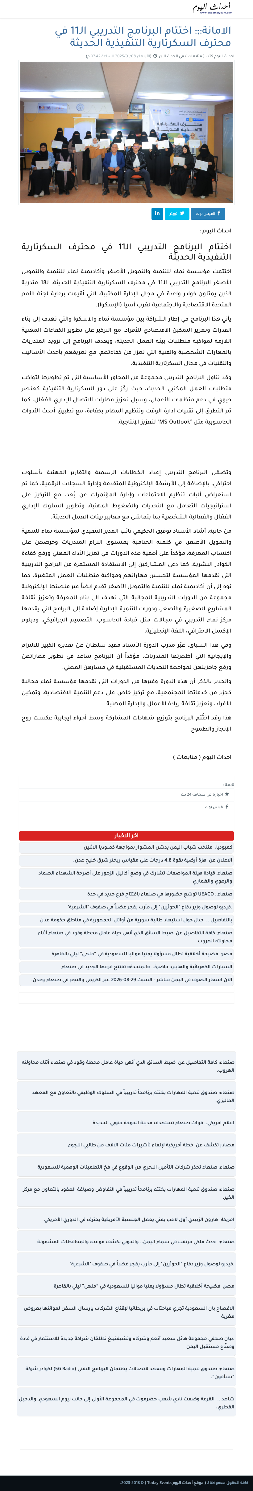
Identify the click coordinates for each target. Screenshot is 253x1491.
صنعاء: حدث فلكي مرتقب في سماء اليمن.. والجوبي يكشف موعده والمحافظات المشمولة (135, 1242)
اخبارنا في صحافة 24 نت (202, 795)
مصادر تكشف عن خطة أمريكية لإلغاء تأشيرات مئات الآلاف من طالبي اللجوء (151, 1145)
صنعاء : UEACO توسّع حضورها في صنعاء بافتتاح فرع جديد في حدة (159, 894)
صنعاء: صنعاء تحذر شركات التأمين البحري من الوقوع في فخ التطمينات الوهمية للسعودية (136, 1167)
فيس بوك (214, 807)
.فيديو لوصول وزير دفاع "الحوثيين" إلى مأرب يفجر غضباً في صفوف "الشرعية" (150, 907)
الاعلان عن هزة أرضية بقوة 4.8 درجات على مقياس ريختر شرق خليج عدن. (152, 860)
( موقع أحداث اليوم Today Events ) (175, 1483)
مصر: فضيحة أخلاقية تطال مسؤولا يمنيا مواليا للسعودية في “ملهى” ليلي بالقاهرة (142, 954)
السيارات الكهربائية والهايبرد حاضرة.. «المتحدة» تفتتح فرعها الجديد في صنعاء (146, 967)
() (119, 57)
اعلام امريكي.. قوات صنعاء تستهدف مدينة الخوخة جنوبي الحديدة (163, 1123)
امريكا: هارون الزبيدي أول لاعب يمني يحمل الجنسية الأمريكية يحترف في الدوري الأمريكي (139, 1220)
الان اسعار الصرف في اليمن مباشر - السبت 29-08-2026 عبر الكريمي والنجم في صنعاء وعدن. (131, 980)
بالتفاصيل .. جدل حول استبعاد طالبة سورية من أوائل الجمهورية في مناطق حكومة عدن (136, 920)
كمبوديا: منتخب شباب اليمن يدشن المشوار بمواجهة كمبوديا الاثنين (158, 847)
